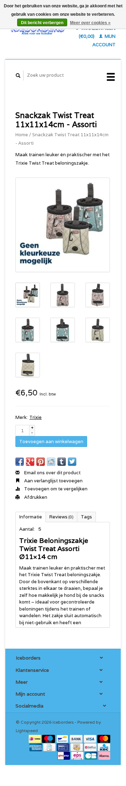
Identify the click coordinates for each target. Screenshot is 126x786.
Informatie (30, 517)
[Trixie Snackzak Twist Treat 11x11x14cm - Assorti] (63, 225)
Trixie (35, 417)
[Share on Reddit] (51, 461)
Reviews (61, 517)
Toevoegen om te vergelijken (55, 489)
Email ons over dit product (51, 473)
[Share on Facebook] (19, 461)
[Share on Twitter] (72, 461)
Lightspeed (27, 730)
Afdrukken (35, 497)
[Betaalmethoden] (35, 739)
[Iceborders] (37, 30)
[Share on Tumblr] (61, 461)
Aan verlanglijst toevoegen (53, 481)
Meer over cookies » (90, 22)
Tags (86, 517)
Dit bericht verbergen (42, 22)
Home (21, 135)
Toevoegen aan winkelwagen (51, 441)
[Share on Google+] (30, 461)
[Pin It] (40, 461)
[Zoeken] (18, 75)
